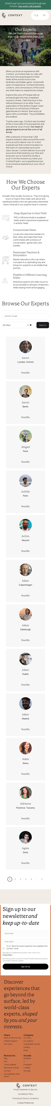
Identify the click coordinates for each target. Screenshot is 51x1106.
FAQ (5, 1061)
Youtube (27, 1071)
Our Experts (28, 1041)
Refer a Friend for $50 (12, 1038)
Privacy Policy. (7, 955)
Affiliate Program (10, 1041)
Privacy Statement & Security (25, 1089)
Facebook (27, 1058)
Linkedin (27, 1067)
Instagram (28, 1064)
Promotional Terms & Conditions (25, 1098)
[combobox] (17, 325)
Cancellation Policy (25, 1094)
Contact (7, 1071)
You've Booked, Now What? (12, 1075)
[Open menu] (44, 15)
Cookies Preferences (25, 1103)
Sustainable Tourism (32, 1044)
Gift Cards (8, 1044)
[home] (13, 17)
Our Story (27, 1038)
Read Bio (25, 372)
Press (26, 1050)
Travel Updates (10, 1064)
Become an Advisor (11, 1067)
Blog (5, 1058)
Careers (27, 1047)
